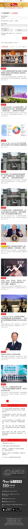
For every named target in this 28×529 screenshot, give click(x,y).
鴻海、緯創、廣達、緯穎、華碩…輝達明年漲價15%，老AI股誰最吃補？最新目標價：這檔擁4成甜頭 (13, 427)
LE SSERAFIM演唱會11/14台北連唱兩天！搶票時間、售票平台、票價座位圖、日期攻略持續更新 (13, 421)
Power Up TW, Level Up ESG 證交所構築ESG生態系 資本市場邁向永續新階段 (14, 144)
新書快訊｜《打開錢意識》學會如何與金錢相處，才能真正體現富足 (13, 449)
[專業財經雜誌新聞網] (14, 4)
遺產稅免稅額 (12, 8)
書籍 (25, 47)
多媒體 (12, 47)
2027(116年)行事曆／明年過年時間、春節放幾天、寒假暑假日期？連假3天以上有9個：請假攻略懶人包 (13, 410)
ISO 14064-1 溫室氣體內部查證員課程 (11, 457)
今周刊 (12, 33)
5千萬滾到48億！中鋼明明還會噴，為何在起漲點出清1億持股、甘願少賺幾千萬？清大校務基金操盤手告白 (13, 212)
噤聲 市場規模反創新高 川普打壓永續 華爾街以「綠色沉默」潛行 (13, 247)
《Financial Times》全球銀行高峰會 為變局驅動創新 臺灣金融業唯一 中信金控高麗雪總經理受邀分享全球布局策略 (14, 319)
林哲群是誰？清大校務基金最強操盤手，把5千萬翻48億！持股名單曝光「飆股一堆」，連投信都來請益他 (13, 176)
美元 (22, 8)
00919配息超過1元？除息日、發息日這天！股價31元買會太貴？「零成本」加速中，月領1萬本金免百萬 (14, 416)
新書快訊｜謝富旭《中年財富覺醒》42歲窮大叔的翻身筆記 (13, 453)
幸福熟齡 (3, 34)
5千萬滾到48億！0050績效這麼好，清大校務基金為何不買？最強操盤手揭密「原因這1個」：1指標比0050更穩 (14, 109)
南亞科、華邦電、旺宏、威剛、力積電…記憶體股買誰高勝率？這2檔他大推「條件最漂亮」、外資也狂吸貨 (14, 433)
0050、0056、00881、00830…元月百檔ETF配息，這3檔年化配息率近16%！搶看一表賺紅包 (13, 282)
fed (16, 8)
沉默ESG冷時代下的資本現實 (10, 354)
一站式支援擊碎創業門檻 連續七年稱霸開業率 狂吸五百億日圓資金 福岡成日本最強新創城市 (14, 73)
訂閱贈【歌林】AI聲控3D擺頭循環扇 (11, 446)
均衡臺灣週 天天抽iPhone (8, 443)
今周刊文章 (4, 47)
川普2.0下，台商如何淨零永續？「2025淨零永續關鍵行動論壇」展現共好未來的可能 (14, 388)
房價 (8, 8)
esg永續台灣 (18, 33)
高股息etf (19, 8)
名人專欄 (18, 47)
